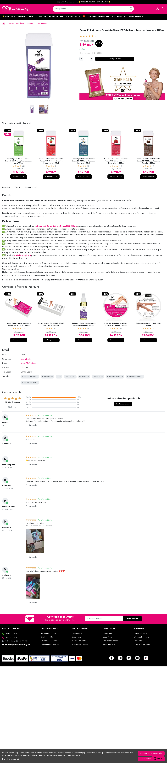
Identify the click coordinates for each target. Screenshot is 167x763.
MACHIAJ (22, 17)
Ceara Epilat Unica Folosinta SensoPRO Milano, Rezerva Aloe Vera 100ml (18, 161)
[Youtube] (137, 658)
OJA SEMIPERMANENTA (98, 17)
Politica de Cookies (49, 641)
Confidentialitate (48, 637)
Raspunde (33, 425)
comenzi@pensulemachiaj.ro (16, 645)
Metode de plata (79, 641)
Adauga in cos (115, 59)
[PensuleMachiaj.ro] (16, 9)
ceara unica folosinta (30, 377)
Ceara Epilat (42, 23)
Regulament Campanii (50, 644)
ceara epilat (84, 377)
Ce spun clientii (30, 187)
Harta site (138, 641)
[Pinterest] (128, 658)
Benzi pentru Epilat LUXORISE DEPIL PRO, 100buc (51, 324)
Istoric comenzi (109, 644)
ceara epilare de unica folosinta (34, 383)
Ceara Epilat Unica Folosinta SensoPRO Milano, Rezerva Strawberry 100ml (51, 161)
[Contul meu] (157, 9)
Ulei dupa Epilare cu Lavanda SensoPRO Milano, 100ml (83, 324)
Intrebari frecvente (141, 637)
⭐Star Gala (8, 17)
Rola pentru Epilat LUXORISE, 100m (148, 324)
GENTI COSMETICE (37, 17)
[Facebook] (111, 658)
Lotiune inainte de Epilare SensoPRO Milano (55, 226)
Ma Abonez (132, 619)
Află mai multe (74, 755)
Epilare (30, 23)
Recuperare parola (110, 641)
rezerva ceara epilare (135, 377)
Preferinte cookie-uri (10, 759)
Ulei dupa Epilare (22, 255)
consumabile (98, 377)
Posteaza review (123, 404)
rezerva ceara (47, 377)
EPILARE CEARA (56, 17)
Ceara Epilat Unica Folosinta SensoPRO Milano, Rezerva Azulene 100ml (83, 161)
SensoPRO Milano (16, 23)
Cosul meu (76, 637)
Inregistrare (107, 637)
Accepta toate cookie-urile (151, 753)
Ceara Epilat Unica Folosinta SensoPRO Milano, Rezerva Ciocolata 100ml (148, 161)
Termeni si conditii (48, 633)
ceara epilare (70, 377)
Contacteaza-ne (140, 633)
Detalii (17, 187)
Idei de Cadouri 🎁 (75, 17)
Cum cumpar (77, 633)
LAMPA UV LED (136, 17)
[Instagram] (120, 658)
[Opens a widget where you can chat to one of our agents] (158, 759)
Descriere (6, 187)
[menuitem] (32, 109)
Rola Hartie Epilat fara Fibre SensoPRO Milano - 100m (116, 324)
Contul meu (107, 633)
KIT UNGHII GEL (119, 17)
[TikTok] (146, 658)
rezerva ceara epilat (115, 377)
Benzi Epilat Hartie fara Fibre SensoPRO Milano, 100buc (19, 324)
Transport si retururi (80, 644)
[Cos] (163, 9)
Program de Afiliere (142, 644)
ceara (59, 377)
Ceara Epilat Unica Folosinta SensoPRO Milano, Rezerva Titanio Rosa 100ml (116, 161)
